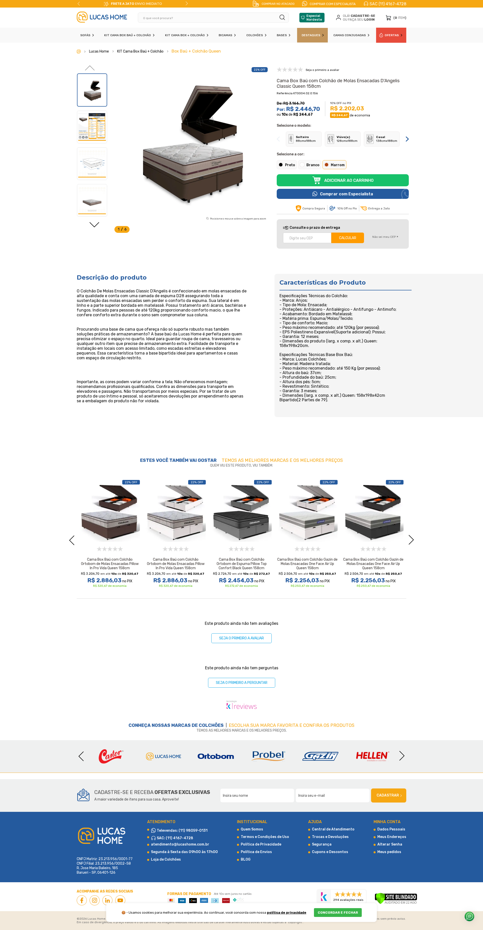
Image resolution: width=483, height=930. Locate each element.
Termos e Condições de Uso (265, 837)
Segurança (322, 844)
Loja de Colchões (166, 859)
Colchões (254, 35)
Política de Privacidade (261, 844)
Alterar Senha (389, 844)
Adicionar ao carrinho (349, 180)
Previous (79, 4)
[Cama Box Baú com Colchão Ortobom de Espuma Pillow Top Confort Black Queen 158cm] (241, 511)
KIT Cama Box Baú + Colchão (127, 35)
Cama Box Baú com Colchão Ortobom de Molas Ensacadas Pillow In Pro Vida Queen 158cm (110, 563)
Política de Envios (256, 852)
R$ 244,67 (303, 114)
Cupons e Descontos (330, 852)
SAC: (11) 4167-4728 (174, 838)
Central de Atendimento (333, 829)
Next (187, 4)
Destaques (311, 35)
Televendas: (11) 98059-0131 (182, 830)
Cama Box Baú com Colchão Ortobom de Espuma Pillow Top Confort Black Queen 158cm (242, 563)
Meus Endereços (391, 837)
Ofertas (392, 35)
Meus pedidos (389, 852)
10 (284, 114)
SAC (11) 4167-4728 (388, 4)
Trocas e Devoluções (330, 837)
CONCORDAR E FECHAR (338, 912)
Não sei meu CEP (384, 237)
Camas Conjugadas (349, 35)
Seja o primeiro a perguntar (241, 683)
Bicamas (225, 35)
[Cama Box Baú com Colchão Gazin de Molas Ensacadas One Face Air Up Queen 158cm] (307, 511)
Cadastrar (388, 795)
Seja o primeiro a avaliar (241, 638)
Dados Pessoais (391, 829)
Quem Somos (252, 829)
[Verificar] (396, 899)
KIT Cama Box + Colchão (185, 35)
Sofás (85, 35)
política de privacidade (286, 912)
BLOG (246, 859)
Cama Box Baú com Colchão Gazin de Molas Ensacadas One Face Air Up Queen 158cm (307, 563)
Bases (282, 35)
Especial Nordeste (314, 17)
